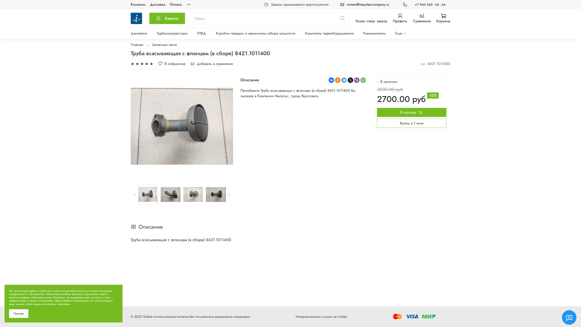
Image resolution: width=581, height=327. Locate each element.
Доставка (157, 4)
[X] (350, 80)
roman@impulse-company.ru (368, 4)
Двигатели (139, 33)
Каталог (172, 18)
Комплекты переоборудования (329, 33)
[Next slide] (225, 126)
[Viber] (356, 80)
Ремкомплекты (374, 33)
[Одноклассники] (337, 80)
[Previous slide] (138, 126)
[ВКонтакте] (331, 80)
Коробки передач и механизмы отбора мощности (255, 33)
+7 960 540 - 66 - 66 (430, 4)
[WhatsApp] (363, 80)
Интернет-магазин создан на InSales (321, 316)
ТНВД (201, 33)
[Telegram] (344, 80)
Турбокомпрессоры (172, 33)
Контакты (138, 4)
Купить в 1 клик (412, 123)
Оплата (176, 4)
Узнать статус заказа (371, 21)
